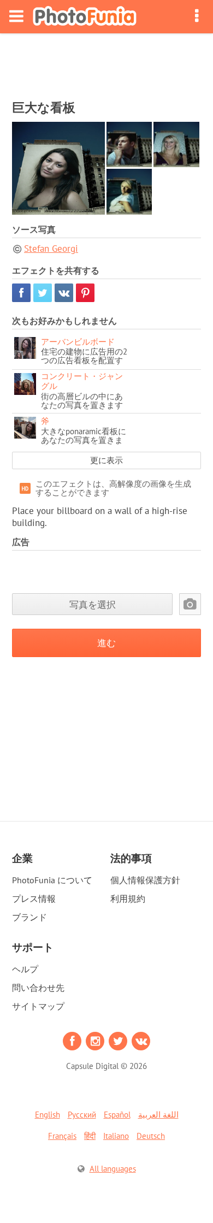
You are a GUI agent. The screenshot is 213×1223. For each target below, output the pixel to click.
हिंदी (90, 1136)
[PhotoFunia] (85, 16)
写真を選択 (92, 604)
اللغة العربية (158, 1114)
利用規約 (127, 898)
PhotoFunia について (52, 880)
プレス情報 (34, 898)
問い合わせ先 (38, 987)
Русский (82, 1114)
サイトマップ (38, 1006)
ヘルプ (25, 969)
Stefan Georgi (51, 249)
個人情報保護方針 (145, 880)
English (47, 1114)
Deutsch (151, 1136)
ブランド (29, 917)
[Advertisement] (106, 63)
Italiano (116, 1136)
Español (117, 1114)
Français (62, 1136)
